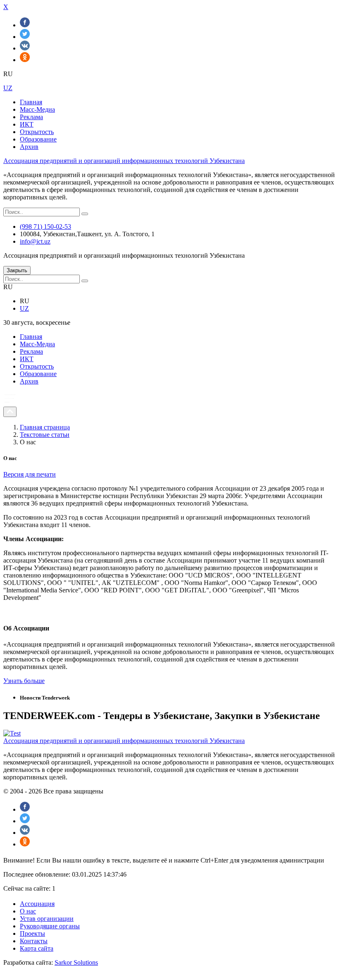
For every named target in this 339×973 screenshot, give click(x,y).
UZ (7, 87)
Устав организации (47, 918)
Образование (38, 139)
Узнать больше (24, 680)
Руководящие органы (50, 926)
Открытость (37, 131)
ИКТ (26, 124)
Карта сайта (36, 948)
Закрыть (17, 270)
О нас (28, 911)
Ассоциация (37, 903)
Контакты (34, 940)
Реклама (31, 116)
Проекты (32, 933)
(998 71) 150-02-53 (45, 226)
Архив (29, 146)
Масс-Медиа (37, 109)
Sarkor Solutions (76, 962)
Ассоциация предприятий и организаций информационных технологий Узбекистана (124, 160)
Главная (31, 101)
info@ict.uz (35, 241)
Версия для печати (29, 474)
